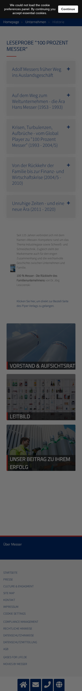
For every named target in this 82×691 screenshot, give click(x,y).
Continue (68, 9)
